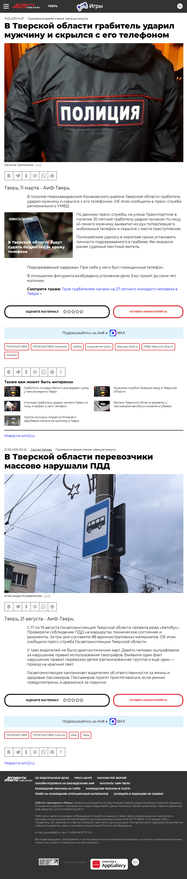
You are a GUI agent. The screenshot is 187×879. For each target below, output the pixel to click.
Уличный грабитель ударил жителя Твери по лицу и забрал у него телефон (56, 404)
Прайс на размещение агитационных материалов (71, 793)
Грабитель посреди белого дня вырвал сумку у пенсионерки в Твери (56, 389)
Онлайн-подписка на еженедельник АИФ (64, 783)
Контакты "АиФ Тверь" (115, 783)
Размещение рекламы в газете (108, 788)
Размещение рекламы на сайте (58, 788)
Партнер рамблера (74, 862)
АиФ (38, 165)
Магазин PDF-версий (111, 778)
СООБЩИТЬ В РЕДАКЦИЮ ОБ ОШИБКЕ (138, 793)
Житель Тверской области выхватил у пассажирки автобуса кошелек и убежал (143, 404)
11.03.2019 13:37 (14, 18)
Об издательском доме (52, 778)
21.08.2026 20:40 (15, 449)
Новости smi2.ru (19, 436)
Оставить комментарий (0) (148, 311)
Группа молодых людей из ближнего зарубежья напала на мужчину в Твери (51, 418)
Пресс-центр (83, 778)
